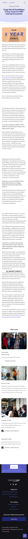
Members (14, 507)
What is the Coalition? (14, 504)
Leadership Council (14, 509)
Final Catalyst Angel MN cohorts (10, 492)
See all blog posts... (14, 496)
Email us (14, 466)
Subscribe (14, 519)
